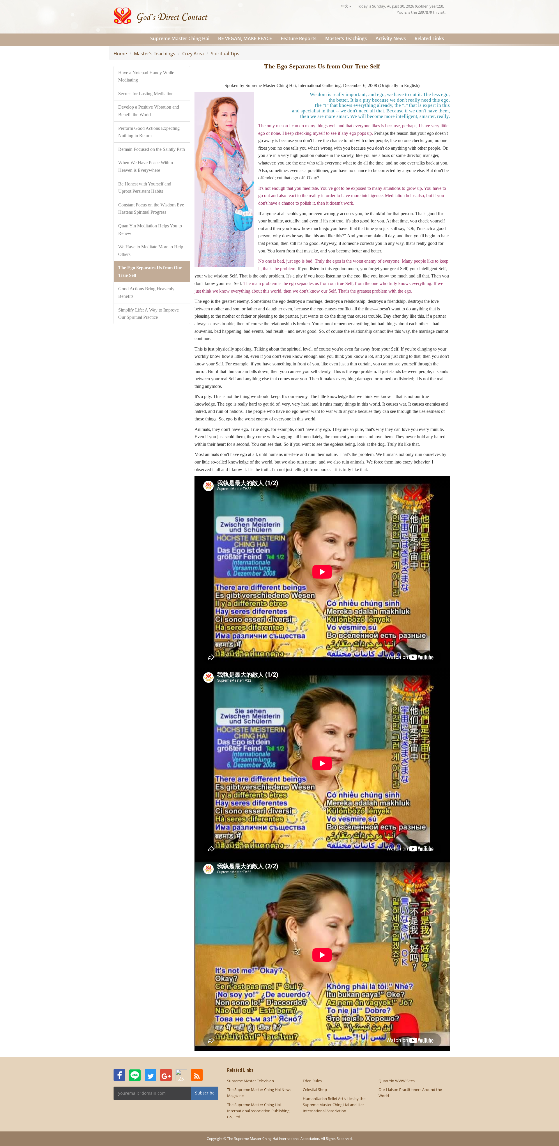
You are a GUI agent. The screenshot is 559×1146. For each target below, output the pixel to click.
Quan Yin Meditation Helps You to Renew (150, 229)
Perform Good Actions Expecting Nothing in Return (149, 132)
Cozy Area (193, 53)
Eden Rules (312, 1080)
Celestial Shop (315, 1089)
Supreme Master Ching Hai (179, 38)
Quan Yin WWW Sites (396, 1080)
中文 (345, 5)
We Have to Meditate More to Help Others (150, 250)
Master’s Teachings (346, 38)
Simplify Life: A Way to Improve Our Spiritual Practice (148, 313)
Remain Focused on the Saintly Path (151, 149)
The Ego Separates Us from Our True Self (150, 271)
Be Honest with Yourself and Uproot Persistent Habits (144, 187)
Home (120, 53)
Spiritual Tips (225, 53)
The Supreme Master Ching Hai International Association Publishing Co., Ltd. (258, 1111)
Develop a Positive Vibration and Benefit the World (148, 111)
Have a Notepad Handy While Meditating (146, 76)
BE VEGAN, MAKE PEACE (245, 38)
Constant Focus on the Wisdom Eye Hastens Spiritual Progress (151, 208)
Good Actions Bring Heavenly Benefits (146, 292)
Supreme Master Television (250, 1080)
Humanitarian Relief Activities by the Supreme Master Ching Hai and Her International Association (334, 1104)
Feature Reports (298, 38)
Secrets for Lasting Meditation (146, 93)
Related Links (429, 38)
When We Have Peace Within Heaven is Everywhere (145, 166)
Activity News (391, 38)
